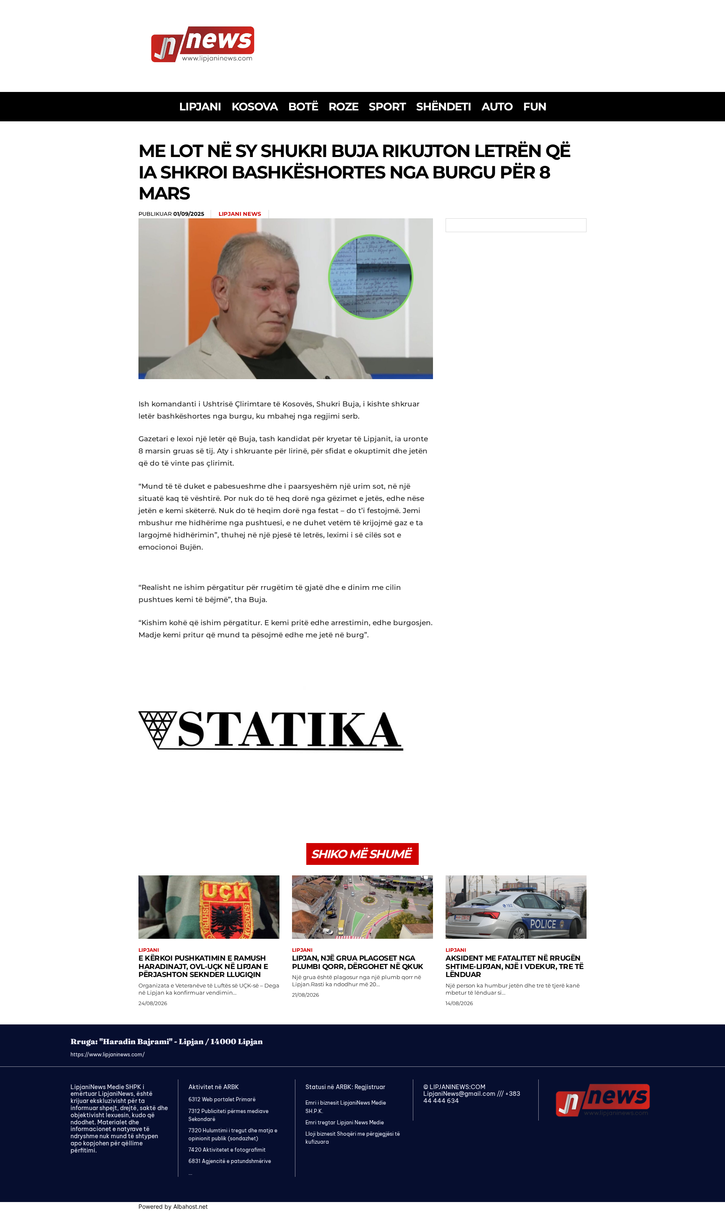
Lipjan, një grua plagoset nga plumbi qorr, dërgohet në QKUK (357, 962)
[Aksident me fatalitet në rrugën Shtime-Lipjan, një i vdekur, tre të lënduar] (516, 907)
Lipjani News (240, 213)
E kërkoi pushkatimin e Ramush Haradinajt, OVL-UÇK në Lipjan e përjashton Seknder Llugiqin (203, 966)
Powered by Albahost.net (173, 1206)
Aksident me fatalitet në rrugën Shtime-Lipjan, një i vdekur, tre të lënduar (515, 966)
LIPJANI (148, 950)
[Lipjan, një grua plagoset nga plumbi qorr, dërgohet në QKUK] (362, 907)
